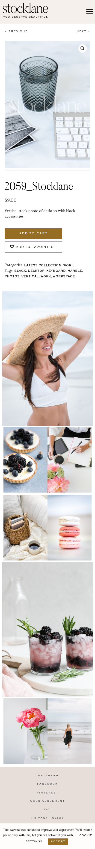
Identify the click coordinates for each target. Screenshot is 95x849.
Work (68, 265)
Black (20, 271)
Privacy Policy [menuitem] (47, 818)
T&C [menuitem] (47, 810)
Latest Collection (43, 265)
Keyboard (56, 271)
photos (12, 276)
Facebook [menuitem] (47, 784)
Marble (75, 271)
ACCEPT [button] (58, 842)
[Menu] (89, 12)
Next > (83, 31)
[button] (82, 48)
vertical (30, 276)
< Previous (16, 31)
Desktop (36, 271)
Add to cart (33, 233)
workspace (64, 276)
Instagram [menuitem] (47, 776)
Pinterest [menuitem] (47, 793)
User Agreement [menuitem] (47, 801)
